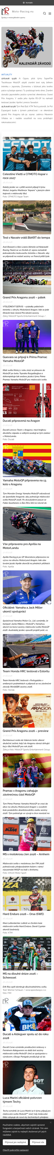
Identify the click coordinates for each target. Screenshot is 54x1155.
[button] (44, 13)
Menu (50, 13)
